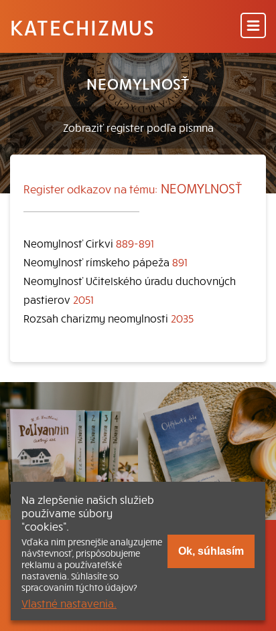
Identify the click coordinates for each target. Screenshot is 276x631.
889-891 (135, 243)
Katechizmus (82, 26)
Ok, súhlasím (211, 551)
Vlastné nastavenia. (69, 603)
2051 (83, 299)
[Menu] (253, 26)
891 (180, 261)
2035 (182, 318)
